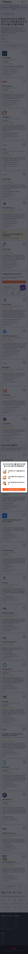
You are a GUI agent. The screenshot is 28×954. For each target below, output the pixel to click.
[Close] (25, 463)
